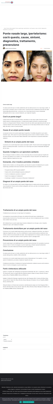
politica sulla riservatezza (6, 380)
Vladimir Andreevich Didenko (10, 48)
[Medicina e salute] (7, 2)
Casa (5, 28)
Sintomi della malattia (11, 28)
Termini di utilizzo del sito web (7, 378)
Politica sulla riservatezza (28, 402)
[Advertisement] (26, 15)
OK (20, 402)
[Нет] (51, 400)
